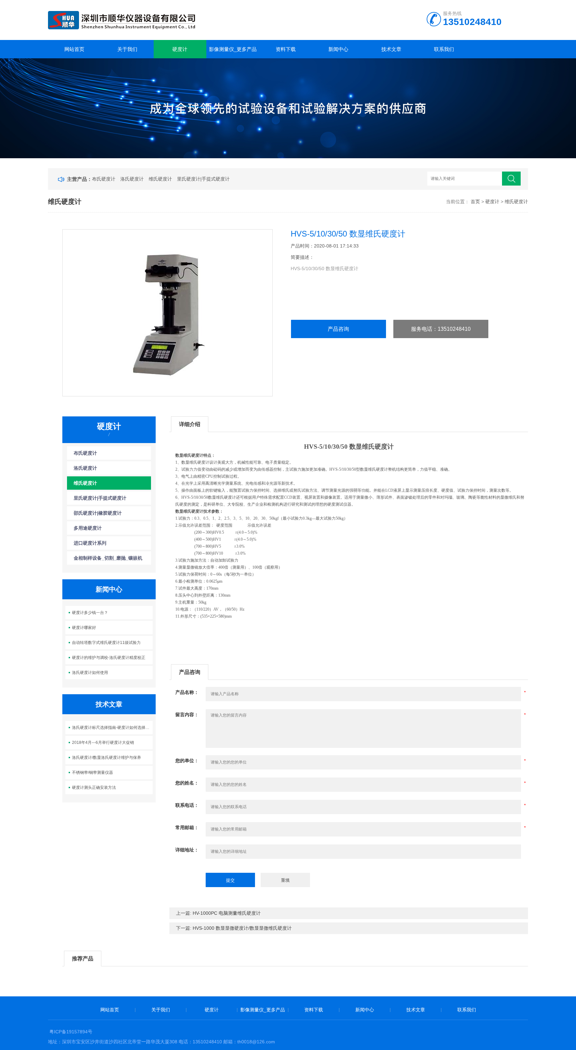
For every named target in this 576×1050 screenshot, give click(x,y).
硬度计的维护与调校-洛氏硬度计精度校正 (108, 657)
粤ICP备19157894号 (70, 1031)
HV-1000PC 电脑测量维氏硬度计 (227, 913)
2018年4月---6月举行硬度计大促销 (103, 742)
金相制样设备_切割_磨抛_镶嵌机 (108, 558)
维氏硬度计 (160, 179)
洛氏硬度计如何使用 (90, 672)
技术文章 (391, 49)
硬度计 (179, 49)
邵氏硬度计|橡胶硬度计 (98, 513)
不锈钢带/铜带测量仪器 (92, 772)
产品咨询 (338, 329)
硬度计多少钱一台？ (90, 612)
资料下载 (286, 49)
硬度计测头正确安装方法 (94, 787)
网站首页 (74, 49)
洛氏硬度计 (132, 179)
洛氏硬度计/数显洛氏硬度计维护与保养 (106, 757)
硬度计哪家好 (84, 627)
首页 (475, 201)
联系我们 (444, 49)
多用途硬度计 (88, 528)
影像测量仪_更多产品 (233, 49)
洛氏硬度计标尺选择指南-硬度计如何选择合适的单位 (112, 727)
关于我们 (127, 49)
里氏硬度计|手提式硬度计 (203, 179)
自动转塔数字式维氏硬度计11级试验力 (106, 642)
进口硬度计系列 (90, 543)
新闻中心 (338, 49)
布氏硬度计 (103, 179)
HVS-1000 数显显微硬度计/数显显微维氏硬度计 (242, 928)
